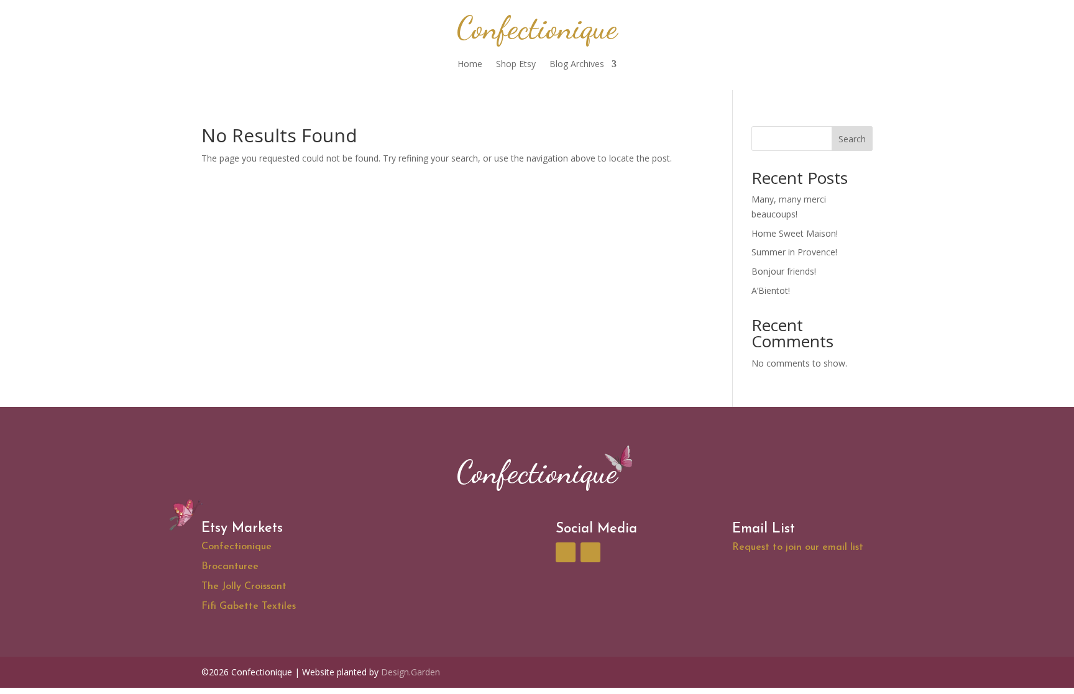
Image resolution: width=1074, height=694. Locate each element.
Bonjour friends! (783, 271)
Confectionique (236, 547)
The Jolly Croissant (244, 586)
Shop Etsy (516, 65)
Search (852, 139)
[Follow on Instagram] (590, 552)
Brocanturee (230, 567)
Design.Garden (410, 672)
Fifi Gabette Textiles (250, 606)
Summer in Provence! (794, 252)
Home (469, 65)
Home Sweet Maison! (794, 233)
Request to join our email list (797, 547)
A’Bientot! (770, 290)
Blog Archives (576, 65)
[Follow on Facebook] (566, 552)
